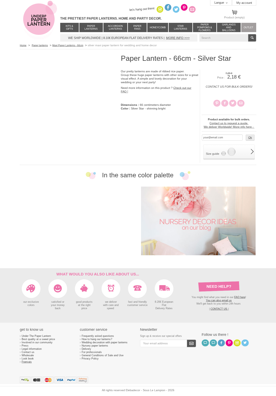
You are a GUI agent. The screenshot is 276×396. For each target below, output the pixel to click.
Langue (219, 2)
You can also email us (219, 300)
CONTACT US (219, 308)
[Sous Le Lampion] (40, 20)
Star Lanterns (180, 27)
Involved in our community (37, 342)
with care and (111, 305)
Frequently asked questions (98, 335)
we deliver (111, 301)
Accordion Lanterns (115, 27)
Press (25, 345)
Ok (250, 137)
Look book (28, 358)
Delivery (86, 348)
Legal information (32, 348)
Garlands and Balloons (229, 27)
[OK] (191, 343)
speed (110, 308)
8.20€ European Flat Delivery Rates (164, 305)
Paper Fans (137, 27)
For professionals (92, 352)
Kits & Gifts (69, 27)
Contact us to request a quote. (229, 123)
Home (23, 45)
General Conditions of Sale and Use (103, 355)
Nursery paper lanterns (95, 345)
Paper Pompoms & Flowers (204, 27)
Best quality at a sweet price (38, 339)
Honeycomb (158, 27)
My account (244, 2)
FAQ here (239, 297)
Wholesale (28, 355)
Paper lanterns (91, 27)
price (84, 308)
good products (84, 301)
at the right (84, 305)
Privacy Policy (90, 358)
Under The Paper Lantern (36, 335)
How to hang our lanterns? (97, 339)
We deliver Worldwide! (229, 126)
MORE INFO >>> (178, 38)
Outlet (248, 27)
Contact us (28, 352)
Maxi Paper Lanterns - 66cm (67, 45)
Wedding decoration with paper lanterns (104, 342)
